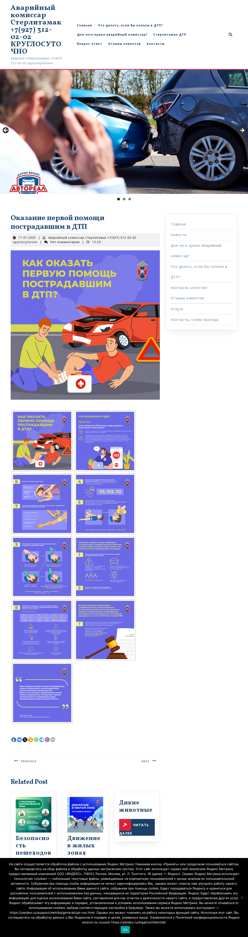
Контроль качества (189, 287)
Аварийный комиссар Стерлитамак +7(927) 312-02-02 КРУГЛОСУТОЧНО (36, 30)
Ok (125, 930)
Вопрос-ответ (89, 44)
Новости (179, 234)
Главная (84, 25)
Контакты (156, 44)
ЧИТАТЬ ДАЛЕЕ (134, 829)
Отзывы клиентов (124, 44)
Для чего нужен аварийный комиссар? (112, 34)
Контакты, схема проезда (195, 319)
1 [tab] (118, 199)
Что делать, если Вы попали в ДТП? (130, 25)
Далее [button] (242, 130)
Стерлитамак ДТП (169, 34)
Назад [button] (6, 130)
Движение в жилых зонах (84, 845)
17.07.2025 (27, 238)
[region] (124, 132)
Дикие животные (136, 806)
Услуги (177, 309)
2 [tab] (124, 199)
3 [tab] (129, 199)
